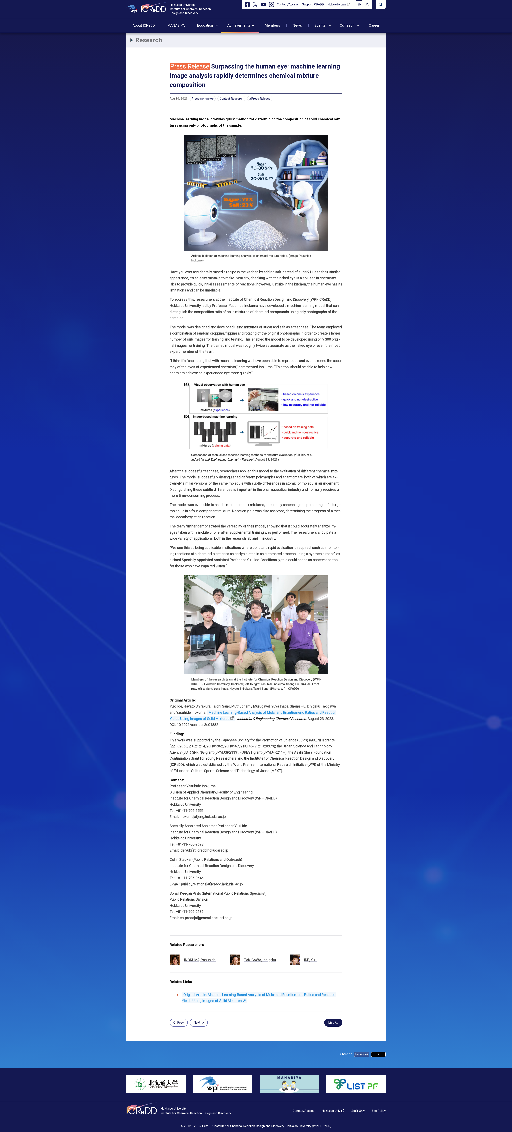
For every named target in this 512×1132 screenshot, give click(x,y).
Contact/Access (288, 4)
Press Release (260, 98)
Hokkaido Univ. (336, 4)
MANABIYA (176, 25)
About (144, 25)
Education (205, 25)
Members (272, 25)
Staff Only (358, 1111)
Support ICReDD (313, 4)
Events (320, 25)
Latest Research (232, 98)
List (331, 1022)
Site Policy (379, 1111)
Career (374, 25)
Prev (180, 1022)
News (297, 25)
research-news (204, 98)
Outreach (347, 25)
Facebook (361, 1054)
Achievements (239, 25)
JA (367, 4)
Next (197, 1022)
